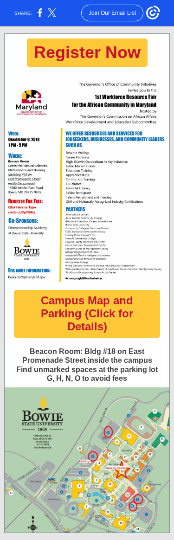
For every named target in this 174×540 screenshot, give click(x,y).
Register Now (87, 52)
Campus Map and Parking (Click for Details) (87, 313)
